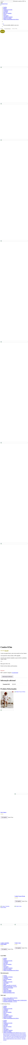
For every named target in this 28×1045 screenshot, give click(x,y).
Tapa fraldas (5, 966)
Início (2, 28)
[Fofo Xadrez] (7, 750)
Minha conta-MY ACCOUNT (9, 985)
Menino (5, 959)
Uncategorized (7, 28)
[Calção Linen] (21, 923)
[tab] (7, 676)
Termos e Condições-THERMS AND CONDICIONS (15, 1000)
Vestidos (5, 958)
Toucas (4, 965)
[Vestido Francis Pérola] (21, 792)
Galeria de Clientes (7, 969)
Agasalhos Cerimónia (8, 968)
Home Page (5, 989)
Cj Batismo (5, 961)
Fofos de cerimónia (7, 964)
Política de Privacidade (8, 987)
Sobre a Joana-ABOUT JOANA (10, 998)
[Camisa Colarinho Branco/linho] (7, 923)
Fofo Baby (5, 963)
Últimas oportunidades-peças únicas (11, 970)
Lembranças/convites (7, 960)
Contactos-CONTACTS (8, 999)
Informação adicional (7, 676)
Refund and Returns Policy (9, 992)
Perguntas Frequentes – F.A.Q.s (10, 986)
